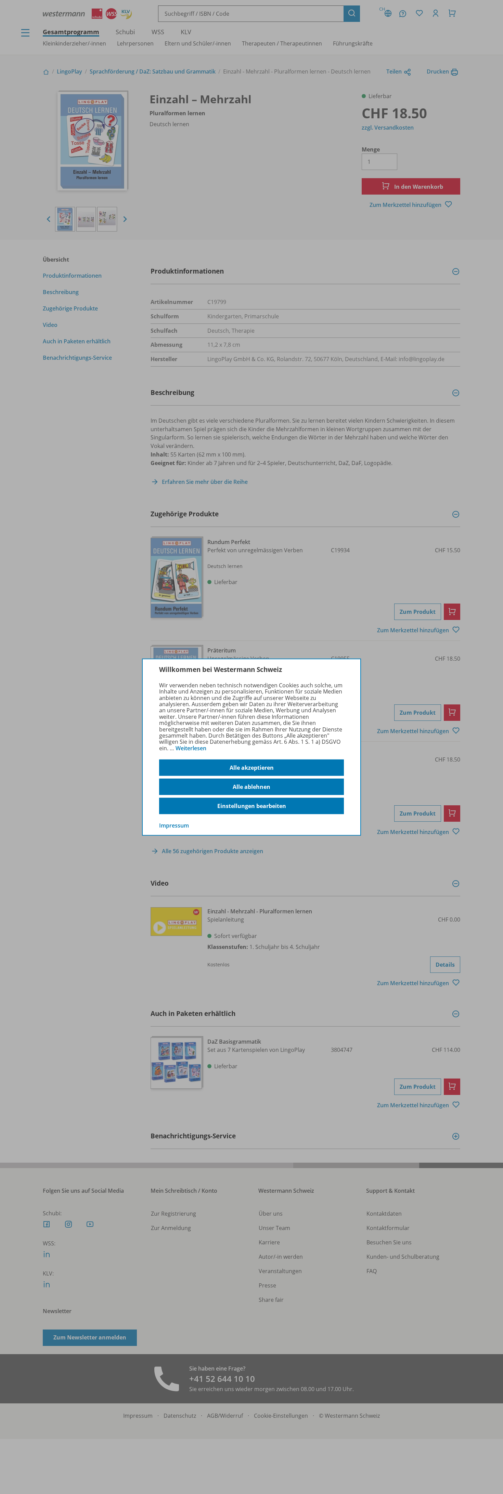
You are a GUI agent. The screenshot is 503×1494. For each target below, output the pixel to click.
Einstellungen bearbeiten (251, 806)
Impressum (174, 825)
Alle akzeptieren (252, 767)
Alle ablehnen (251, 787)
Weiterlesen (191, 748)
